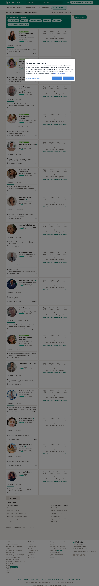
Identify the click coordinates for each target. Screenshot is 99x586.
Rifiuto (57, 78)
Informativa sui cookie (59, 73)
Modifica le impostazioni (33, 78)
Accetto (68, 78)
